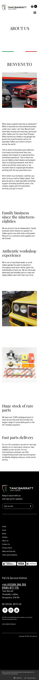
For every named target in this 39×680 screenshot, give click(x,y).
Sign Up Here (8, 506)
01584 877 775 (10, 587)
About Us (5, 540)
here (17, 673)
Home (4, 526)
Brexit (4, 533)
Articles (4, 537)
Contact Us (6, 544)
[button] (35, 13)
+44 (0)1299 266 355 (14, 584)
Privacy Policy (7, 547)
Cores (4, 530)
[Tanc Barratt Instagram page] (11, 610)
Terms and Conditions (9, 555)
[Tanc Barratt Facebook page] (5, 610)
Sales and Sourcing (8, 551)
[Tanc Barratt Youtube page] (17, 610)
